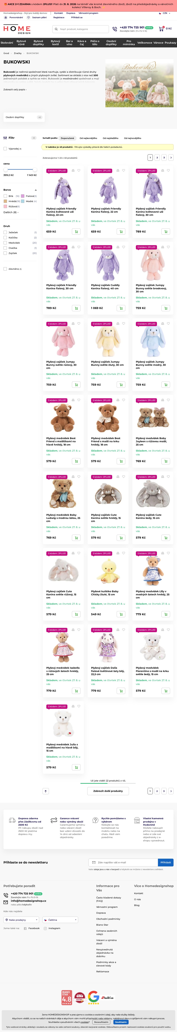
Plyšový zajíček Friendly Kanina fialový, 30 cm (61, 287)
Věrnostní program (88, 13)
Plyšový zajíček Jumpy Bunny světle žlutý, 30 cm (107, 363)
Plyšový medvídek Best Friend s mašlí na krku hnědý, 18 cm (105, 441)
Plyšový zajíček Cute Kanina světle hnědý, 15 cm (106, 518)
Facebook (34, 928)
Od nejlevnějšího (88, 138)
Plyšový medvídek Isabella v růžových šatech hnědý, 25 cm (63, 671)
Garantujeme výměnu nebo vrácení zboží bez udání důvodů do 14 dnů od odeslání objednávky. (72, 831)
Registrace (58, 17)
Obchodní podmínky (108, 918)
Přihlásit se (76, 17)
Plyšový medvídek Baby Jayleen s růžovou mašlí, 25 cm (151, 441)
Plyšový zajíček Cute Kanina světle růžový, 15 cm (61, 594)
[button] (78, 170)
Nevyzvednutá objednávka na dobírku (104, 953)
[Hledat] (56, 29)
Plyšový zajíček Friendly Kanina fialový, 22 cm (106, 210)
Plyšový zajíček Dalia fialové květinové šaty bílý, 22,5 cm (107, 671)
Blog (136, 905)
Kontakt (58, 13)
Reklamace (102, 971)
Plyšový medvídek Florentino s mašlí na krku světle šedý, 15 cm (152, 671)
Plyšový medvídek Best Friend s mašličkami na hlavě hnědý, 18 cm (61, 441)
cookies (84, 1022)
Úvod (6, 53)
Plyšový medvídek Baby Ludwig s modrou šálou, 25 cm (63, 518)
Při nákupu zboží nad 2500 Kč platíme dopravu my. (30, 830)
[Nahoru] (46, 791)
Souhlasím (121, 1022)
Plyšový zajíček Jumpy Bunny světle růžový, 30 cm (61, 365)
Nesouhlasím (101, 1022)
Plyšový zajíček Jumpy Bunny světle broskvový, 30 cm (151, 288)
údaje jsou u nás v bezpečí (106, 869)
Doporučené (67, 138)
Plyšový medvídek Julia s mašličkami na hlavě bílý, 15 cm (62, 747)
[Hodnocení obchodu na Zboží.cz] (108, 997)
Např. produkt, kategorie (74, 29)
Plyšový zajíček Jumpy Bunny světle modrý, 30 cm (151, 365)
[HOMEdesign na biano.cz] (66, 997)
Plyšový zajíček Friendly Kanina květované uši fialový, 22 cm (61, 211)
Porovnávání (16, 17)
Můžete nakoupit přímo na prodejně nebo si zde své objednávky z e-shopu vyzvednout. (154, 834)
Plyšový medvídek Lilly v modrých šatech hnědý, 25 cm (152, 594)
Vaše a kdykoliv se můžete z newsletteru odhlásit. (126, 869)
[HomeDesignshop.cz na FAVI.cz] (80, 997)
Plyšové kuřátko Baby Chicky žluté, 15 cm (104, 593)
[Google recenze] (94, 997)
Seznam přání (39, 17)
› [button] (14, 89)
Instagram (54, 928)
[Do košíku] (76, 231)
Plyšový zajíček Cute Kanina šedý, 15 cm (148, 516)
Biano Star (102, 924)
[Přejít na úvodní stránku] (16, 29)
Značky (18, 53)
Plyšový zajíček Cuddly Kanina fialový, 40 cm (105, 287)
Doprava (70, 13)
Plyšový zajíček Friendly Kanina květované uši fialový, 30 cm (151, 211)
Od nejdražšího (110, 138)
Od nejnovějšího (132, 138)
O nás (137, 899)
